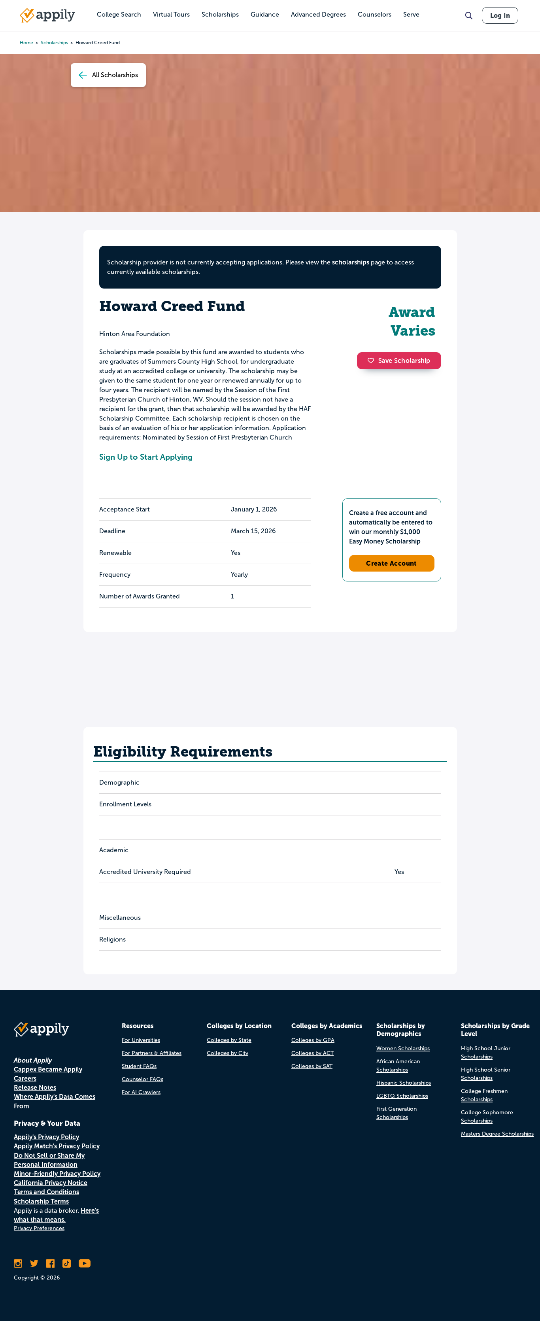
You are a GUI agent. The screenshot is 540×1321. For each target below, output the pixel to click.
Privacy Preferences (39, 1228)
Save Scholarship (404, 360)
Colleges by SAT (311, 1066)
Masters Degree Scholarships (497, 1134)
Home (26, 42)
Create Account (391, 563)
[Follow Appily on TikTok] (66, 1263)
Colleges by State (229, 1040)
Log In (500, 15)
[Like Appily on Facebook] (50, 1263)
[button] (373, 360)
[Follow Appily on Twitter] (34, 1263)
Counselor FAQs (142, 1079)
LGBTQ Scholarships (402, 1096)
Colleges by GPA (312, 1040)
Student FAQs (139, 1066)
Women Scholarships (403, 1048)
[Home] (47, 15)
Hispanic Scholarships (403, 1083)
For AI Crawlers (141, 1092)
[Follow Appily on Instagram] (18, 1263)
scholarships (350, 262)
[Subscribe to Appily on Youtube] (85, 1263)
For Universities (141, 1040)
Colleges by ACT (312, 1053)
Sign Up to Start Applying (146, 457)
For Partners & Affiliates (151, 1053)
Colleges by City (227, 1053)
